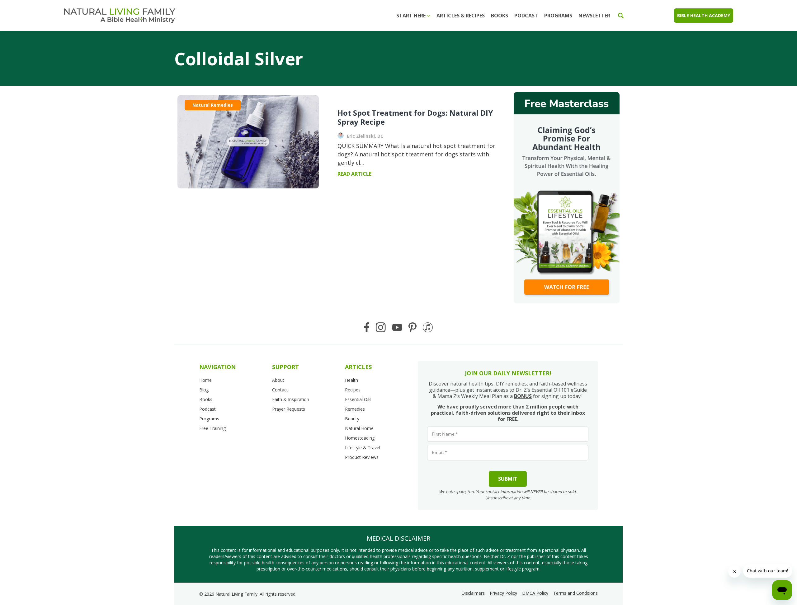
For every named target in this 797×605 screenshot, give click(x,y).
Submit (507, 478)
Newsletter (594, 15)
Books (499, 15)
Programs (558, 15)
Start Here (411, 15)
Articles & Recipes (460, 15)
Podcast (526, 15)
